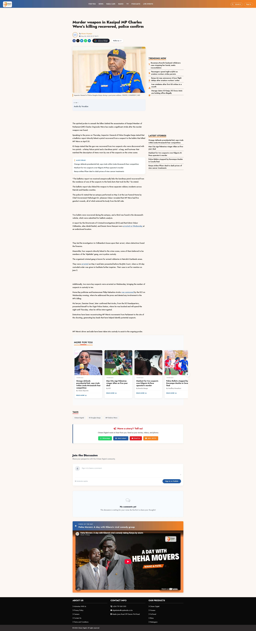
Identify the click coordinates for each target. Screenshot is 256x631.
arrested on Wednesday (133, 226)
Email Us (137, 438)
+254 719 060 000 (119, 606)
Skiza (152, 618)
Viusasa (152, 610)
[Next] (187, 374)
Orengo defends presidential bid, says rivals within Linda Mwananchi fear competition (106, 164)
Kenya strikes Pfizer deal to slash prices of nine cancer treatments (99, 171)
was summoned (128, 292)
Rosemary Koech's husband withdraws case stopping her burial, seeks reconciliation (166, 65)
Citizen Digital (154, 606)
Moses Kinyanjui (86, 33)
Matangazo (154, 622)
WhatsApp (106, 438)
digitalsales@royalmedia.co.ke (123, 610)
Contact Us (77, 618)
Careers (76, 614)
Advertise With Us (80, 606)
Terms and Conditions (81, 622)
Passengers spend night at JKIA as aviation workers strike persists (164, 72)
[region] (131, 374)
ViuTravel (153, 614)
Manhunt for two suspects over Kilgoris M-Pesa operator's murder (99, 167)
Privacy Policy (78, 610)
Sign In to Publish (171, 481)
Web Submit (122, 438)
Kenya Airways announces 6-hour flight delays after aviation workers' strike (166, 79)
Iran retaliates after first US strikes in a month (166, 85)
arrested (84, 264)
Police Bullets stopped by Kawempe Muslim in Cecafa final (165, 160)
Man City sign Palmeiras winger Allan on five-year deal (165, 147)
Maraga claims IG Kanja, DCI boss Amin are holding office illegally (166, 91)
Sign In (248, 4)
